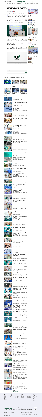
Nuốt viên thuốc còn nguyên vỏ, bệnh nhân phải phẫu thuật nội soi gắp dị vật (19, 190)
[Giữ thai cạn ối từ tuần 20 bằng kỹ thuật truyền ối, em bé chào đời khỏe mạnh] (8, 290)
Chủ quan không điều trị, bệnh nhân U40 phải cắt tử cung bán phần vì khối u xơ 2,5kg (23, 93)
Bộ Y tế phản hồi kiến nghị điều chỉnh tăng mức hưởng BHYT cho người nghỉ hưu (34, 23)
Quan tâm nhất (8, 67)
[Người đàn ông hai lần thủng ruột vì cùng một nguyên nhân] (8, 325)
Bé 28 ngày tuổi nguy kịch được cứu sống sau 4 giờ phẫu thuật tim (19, 227)
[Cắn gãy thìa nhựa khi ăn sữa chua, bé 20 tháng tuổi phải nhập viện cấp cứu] (8, 296)
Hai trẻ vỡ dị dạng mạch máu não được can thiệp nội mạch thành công (20, 131)
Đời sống (34, 400)
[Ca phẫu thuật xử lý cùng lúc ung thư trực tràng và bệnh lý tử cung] (8, 218)
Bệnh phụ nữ (22, 397)
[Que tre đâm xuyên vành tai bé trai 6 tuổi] (8, 348)
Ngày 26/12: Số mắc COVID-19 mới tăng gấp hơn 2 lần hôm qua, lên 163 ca (15, 86)
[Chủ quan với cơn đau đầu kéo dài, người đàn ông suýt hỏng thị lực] (8, 285)
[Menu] (36, 3)
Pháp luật (5, 396)
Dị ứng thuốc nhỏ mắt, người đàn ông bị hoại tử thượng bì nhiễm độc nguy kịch (19, 238)
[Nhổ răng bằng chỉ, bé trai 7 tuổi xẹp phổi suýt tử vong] (8, 154)
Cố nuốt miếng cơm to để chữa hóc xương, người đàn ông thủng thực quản (20, 277)
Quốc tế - (14, 109)
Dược (17, 3)
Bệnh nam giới (22, 398)
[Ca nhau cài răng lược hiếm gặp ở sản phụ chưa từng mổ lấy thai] (8, 202)
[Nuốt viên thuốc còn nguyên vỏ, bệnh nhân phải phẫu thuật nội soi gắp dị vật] (8, 191)
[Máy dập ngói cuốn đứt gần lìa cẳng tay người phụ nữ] (8, 251)
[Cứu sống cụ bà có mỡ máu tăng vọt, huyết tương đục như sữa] (8, 331)
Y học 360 (15, 3)
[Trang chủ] (4, 3)
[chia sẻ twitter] (5, 9)
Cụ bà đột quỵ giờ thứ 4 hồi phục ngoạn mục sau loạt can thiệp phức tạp (20, 255)
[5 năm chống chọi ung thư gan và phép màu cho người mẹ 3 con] (8, 371)
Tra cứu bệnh (10, 3)
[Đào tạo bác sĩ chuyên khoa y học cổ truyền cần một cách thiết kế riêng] (33, 50)
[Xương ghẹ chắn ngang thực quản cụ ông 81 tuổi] (8, 148)
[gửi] (26, 72)
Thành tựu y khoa (6, 400)
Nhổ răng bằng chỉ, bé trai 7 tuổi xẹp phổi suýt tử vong (20, 152)
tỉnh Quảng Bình (13, 77)
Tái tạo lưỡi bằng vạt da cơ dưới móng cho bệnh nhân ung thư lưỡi (19, 300)
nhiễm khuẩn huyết (9, 77)
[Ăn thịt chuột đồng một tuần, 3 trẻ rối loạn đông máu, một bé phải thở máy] (8, 274)
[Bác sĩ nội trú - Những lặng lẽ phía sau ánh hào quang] (30, 58)
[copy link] (5, 10)
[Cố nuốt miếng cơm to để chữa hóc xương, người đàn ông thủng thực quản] (8, 279)
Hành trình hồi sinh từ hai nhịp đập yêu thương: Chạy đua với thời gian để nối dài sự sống (19, 386)
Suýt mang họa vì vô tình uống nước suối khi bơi (20, 243)
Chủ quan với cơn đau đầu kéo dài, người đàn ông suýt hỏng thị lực (20, 283)
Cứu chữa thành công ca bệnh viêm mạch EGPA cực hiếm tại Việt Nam (19, 335)
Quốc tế (5, 397)
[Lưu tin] (5, 11)
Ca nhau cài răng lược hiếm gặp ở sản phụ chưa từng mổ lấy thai (19, 201)
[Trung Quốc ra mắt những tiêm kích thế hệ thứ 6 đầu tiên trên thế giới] (8, 109)
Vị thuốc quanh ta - (34, 40)
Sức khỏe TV (13, 3)
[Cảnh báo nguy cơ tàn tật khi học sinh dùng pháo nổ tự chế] (23, 82)
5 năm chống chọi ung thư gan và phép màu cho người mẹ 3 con (20, 369)
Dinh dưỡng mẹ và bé (28, 395)
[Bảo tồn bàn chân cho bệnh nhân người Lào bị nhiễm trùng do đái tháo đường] (8, 181)
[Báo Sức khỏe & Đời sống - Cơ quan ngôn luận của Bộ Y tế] (21, 1)
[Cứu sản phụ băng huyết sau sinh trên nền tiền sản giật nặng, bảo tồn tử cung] (8, 365)
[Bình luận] (5, 13)
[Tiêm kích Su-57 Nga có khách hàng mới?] (8, 99)
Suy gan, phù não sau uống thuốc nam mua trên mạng (19, 195)
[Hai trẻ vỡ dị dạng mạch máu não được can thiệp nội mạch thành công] (8, 132)
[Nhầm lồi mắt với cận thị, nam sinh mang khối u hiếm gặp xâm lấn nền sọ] (8, 307)
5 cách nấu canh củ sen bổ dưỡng (34, 39)
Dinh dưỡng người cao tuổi (29, 396)
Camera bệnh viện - (15, 132)
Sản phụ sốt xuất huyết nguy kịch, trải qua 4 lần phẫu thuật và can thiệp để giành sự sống (19, 163)
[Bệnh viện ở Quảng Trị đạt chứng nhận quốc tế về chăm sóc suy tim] (8, 186)
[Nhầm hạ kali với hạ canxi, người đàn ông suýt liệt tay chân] (8, 207)
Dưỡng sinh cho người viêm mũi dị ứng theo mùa (32, 34)
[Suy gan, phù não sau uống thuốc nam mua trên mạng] (8, 197)
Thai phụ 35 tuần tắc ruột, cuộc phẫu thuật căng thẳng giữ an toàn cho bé (20, 142)
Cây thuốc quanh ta (16, 397)
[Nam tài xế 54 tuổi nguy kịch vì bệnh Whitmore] (8, 159)
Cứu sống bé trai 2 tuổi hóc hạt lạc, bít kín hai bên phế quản (20, 211)
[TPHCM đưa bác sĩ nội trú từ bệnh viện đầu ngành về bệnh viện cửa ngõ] (8, 104)
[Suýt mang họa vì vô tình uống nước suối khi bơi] (8, 245)
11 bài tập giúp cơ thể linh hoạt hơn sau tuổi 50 (34, 42)
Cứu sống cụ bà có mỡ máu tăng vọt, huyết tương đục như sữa (19, 330)
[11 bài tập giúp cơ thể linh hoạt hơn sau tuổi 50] (30, 43)
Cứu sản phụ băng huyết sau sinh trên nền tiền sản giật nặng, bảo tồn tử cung (19, 363)
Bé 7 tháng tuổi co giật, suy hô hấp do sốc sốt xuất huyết (22, 43)
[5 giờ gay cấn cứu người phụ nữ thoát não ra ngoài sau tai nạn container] (8, 138)
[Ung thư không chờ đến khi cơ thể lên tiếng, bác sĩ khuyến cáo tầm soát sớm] (8, 234)
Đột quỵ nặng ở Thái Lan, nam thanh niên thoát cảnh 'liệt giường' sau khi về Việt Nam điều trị (19, 352)
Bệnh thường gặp (22, 396)
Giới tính (22, 3)
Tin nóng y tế (5, 399)
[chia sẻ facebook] (5, 7)
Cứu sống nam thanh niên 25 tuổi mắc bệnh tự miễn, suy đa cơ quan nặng (34, 20)
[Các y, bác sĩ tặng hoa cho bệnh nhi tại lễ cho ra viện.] (17, 30)
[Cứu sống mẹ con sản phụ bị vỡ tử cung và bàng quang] (8, 319)
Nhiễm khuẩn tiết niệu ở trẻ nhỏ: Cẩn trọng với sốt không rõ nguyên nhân (20, 174)
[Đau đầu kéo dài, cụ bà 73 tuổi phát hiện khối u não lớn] (8, 262)
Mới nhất (11, 67)
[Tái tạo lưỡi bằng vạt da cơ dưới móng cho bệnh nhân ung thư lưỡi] (8, 302)
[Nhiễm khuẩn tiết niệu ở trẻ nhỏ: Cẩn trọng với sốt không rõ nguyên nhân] (8, 175)
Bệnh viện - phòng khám (17, 396)
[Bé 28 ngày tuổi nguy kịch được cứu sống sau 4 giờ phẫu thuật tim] (8, 229)
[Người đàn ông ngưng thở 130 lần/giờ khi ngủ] (8, 224)
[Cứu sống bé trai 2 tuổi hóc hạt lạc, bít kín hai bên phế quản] (8, 213)
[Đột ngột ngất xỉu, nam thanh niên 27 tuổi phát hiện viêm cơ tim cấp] (8, 127)
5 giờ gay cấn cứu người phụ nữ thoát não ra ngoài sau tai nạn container (19, 136)
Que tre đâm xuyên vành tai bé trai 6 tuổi (18, 346)
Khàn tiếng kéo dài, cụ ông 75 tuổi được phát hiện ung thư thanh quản (20, 375)
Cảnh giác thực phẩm (28, 398)
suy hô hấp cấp (22, 77)
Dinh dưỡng (25, 3)
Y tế (5, 5)
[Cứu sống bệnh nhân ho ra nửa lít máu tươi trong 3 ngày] (7, 90)
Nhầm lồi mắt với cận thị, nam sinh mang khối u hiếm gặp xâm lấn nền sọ (19, 306)
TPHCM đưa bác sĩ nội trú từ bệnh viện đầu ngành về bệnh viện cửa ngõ (20, 103)
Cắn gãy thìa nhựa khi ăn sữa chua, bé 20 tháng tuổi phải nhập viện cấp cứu (19, 295)
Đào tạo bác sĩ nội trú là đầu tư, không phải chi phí (34, 61)
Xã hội (5, 395)
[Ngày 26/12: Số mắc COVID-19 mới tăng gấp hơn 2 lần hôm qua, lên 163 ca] (15, 82)
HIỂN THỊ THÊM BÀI (15, 391)
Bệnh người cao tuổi (23, 395)
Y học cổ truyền (19, 3)
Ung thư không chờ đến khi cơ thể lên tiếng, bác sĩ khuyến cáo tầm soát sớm (20, 233)
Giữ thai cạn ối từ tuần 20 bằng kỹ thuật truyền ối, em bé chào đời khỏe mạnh (20, 289)
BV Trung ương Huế (9, 15)
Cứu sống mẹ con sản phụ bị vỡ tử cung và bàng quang (20, 317)
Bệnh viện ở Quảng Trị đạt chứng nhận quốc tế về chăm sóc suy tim (20, 185)
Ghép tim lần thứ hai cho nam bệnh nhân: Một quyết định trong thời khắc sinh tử (19, 168)
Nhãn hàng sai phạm (35, 396)
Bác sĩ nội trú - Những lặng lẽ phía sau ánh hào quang (34, 58)
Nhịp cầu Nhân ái (34, 398)
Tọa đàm (10, 396)
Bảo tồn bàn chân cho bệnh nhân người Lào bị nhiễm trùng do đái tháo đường (19, 179)
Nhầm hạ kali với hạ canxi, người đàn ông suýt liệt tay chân (20, 206)
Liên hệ (36, 409)
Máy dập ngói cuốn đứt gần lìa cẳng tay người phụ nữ (20, 249)
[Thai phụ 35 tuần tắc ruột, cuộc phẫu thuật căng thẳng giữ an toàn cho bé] (8, 143)
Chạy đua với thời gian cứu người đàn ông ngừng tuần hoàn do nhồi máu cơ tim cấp (20, 266)
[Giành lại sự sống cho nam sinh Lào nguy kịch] (8, 343)
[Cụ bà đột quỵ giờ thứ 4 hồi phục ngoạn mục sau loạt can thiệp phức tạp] (8, 256)
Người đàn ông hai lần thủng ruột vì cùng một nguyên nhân (19, 323)
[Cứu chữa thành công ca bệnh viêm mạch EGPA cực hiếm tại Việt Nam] (8, 337)
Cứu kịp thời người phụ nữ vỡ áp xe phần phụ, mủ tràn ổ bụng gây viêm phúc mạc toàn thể (20, 357)
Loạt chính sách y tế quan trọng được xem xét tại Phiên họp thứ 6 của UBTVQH (20, 119)
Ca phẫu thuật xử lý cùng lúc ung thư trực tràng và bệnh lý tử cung (20, 217)
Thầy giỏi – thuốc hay (16, 395)
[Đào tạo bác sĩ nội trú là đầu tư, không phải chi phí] (30, 62)
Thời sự (7, 3)
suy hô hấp (15, 19)
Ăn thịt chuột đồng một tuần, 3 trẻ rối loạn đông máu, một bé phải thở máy (19, 272)
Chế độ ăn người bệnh (29, 397)
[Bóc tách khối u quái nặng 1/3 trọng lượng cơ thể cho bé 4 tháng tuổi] (8, 313)
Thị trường (34, 3)
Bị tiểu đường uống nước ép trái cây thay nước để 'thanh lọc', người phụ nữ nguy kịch (20, 380)
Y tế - (13, 164)
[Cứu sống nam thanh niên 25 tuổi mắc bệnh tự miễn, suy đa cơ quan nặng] (30, 20)
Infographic (16, 402)
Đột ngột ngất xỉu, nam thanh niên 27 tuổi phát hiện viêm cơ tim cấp (19, 126)
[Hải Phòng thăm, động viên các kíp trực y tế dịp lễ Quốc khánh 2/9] (33, 11)
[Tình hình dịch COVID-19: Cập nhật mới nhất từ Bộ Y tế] (7, 82)
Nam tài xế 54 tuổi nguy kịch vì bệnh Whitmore (19, 157)
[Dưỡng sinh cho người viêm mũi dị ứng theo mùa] (33, 31)
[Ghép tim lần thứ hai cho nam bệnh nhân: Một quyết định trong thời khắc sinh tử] (8, 170)
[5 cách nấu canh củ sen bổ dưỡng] (30, 40)
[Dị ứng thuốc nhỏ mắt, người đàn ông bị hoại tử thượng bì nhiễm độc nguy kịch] (8, 240)
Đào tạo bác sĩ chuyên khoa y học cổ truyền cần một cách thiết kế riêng (33, 53)
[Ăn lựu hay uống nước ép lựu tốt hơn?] (8, 115)
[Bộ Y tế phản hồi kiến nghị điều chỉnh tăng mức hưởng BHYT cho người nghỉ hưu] (30, 23)
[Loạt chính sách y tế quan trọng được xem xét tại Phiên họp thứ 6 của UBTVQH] (8, 120)
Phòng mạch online (31, 3)
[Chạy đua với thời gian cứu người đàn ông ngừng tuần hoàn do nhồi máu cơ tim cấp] (8, 268)
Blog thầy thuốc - (34, 59)
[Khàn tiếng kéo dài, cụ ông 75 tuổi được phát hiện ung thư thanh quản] (8, 376)
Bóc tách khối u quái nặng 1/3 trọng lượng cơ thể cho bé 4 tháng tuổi (20, 312)
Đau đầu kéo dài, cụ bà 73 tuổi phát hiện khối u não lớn (19, 261)
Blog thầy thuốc (31, 46)
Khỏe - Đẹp (28, 3)
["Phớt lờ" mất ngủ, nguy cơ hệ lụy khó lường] (15, 90)
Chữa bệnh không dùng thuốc (17, 398)
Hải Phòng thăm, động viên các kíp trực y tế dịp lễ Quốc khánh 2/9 (33, 15)
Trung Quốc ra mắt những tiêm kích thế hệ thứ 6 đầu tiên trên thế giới (20, 108)
